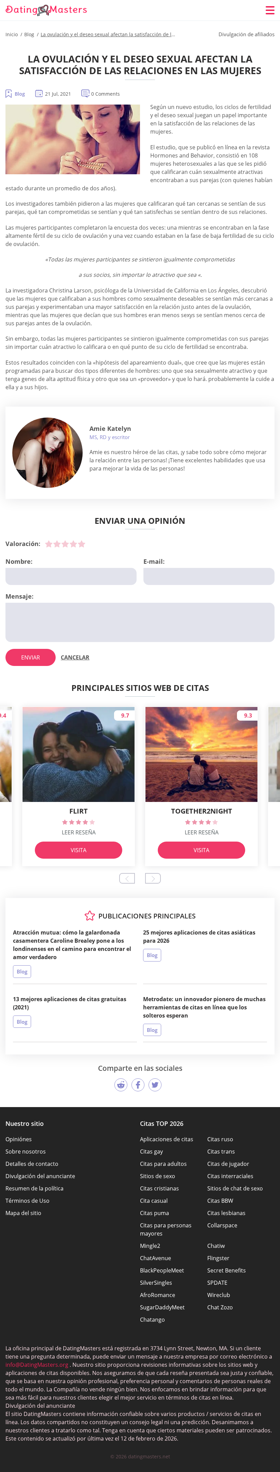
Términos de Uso (27, 1200)
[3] (65, 544)
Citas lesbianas (226, 1213)
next (153, 878)
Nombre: (18, 561)
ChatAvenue (155, 1258)
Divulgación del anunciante (40, 1176)
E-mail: (154, 561)
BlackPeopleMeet (162, 1270)
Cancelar (75, 657)
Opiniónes (18, 1139)
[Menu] (270, 10)
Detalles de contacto (31, 1164)
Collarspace (222, 1225)
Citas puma (154, 1213)
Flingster (218, 1258)
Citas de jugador (228, 1164)
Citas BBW (220, 1200)
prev (127, 878)
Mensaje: (19, 596)
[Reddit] (120, 1084)
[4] (73, 544)
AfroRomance (157, 1295)
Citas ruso (220, 1139)
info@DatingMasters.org (36, 1364)
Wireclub (218, 1295)
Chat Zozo (220, 1307)
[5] (81, 544)
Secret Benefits (226, 1270)
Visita (78, 850)
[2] (57, 544)
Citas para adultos (163, 1164)
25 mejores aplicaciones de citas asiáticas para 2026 (199, 936)
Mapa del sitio (23, 1213)
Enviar (30, 657)
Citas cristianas (159, 1188)
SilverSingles (156, 1282)
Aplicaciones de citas (166, 1139)
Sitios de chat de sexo (235, 1188)
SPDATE (217, 1282)
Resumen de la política (34, 1188)
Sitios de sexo (157, 1176)
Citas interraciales (230, 1176)
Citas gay (151, 1151)
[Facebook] (137, 1084)
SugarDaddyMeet (162, 1307)
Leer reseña (79, 832)
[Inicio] (46, 10)
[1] (49, 544)
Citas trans (221, 1151)
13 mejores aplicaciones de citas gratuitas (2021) (69, 1003)
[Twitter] (155, 1084)
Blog (20, 94)
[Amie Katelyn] (47, 453)
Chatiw (216, 1246)
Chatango (152, 1319)
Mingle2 (150, 1246)
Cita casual (154, 1200)
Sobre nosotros (25, 1151)
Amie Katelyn (110, 428)
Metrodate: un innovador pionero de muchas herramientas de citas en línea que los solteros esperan (204, 1007)
